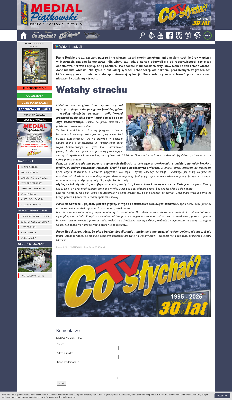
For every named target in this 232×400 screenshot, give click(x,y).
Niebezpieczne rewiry (33, 188)
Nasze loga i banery (32, 199)
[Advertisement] (34, 140)
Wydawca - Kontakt (31, 204)
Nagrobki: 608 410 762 (32, 276)
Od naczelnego (29, 167)
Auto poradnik (29, 227)
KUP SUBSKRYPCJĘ (34, 88)
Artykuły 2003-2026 (31, 183)
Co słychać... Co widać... (34, 178)
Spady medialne (29, 172)
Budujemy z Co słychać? (35, 222)
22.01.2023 (34, 46)
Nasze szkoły (28, 238)
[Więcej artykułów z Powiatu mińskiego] (57, 46)
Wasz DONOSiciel (97, 247)
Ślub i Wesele (28, 232)
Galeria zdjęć (28, 194)
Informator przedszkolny (36, 216)
